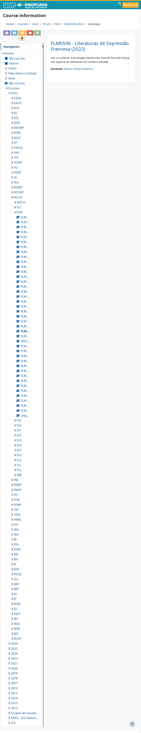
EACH (17, 103)
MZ (16, 634)
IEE (16, 559)
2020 (14, 668)
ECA (16, 108)
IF (15, 564)
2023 (14, 658)
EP (15, 143)
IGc (16, 579)
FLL (19, 465)
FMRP (18, 485)
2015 (14, 693)
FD (15, 167)
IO (15, 594)
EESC (17, 138)
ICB (16, 544)
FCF (16, 158)
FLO (19, 440)
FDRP (17, 172)
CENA (17, 98)
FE (15, 177)
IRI (15, 619)
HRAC (17, 520)
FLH (19, 445)
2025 (14, 648)
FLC (19, 207)
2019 (14, 673)
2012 (14, 708)
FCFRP (18, 163)
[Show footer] (132, 724)
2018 (14, 678)
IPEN (17, 604)
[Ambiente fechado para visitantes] (22, 37)
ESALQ (18, 148)
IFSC (17, 569)
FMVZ (17, 490)
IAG (16, 529)
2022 (35, 24)
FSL (19, 420)
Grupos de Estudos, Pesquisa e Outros (25, 713)
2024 (14, 653)
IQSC (17, 614)
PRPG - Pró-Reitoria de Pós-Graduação (25, 718)
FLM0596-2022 (74, 24)
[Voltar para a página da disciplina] (6, 32)
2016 (14, 688)
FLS (19, 460)
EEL (16, 118)
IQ (15, 609)
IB (15, 539)
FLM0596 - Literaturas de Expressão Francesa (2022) (90, 46)
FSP (16, 510)
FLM (57, 24)
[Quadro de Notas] (37, 32)
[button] (119, 5)
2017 (14, 683)
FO (16, 495)
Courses (23, 24)
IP (15, 599)
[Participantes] (22, 32)
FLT (19, 430)
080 (19, 475)
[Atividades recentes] (30, 32)
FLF (19, 450)
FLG (19, 455)
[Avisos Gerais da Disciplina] (14, 32)
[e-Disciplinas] (31, 4)
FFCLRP (19, 192)
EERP (17, 133)
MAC (17, 624)
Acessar (132, 4)
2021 (14, 663)
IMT (16, 589)
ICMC (17, 549)
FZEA (17, 515)
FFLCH (47, 24)
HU (16, 525)
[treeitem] (22, 388)
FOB (16, 500)
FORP (17, 505)
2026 (14, 644)
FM (16, 480)
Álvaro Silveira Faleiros (78, 69)
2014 (14, 698)
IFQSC (18, 574)
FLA (19, 425)
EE (15, 113)
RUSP (17, 639)
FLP (19, 435)
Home (10, 24)
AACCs (21, 202)
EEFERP (19, 128)
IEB (16, 554)
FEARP (18, 187)
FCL (19, 470)
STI (13, 723)
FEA (16, 182)
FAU (16, 153)
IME (16, 584)
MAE (17, 629)
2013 (14, 703)
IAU (16, 534)
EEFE (17, 123)
